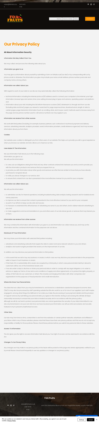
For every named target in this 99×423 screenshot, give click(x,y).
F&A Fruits (49, 398)
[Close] (97, 419)
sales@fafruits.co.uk (28, 404)
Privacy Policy (11, 421)
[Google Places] (88, 4)
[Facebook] (94, 4)
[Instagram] (91, 4)
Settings (81, 420)
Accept (91, 420)
